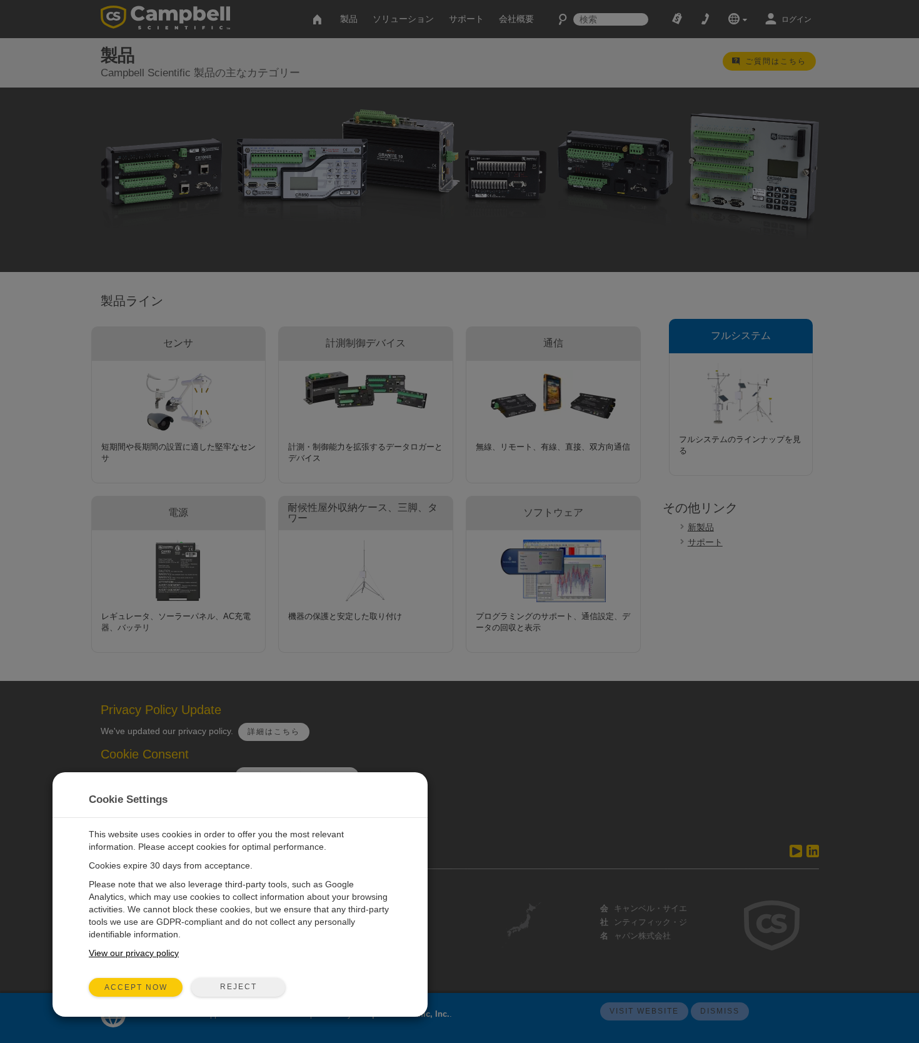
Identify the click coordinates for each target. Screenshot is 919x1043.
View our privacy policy (134, 953)
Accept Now (136, 987)
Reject (238, 986)
